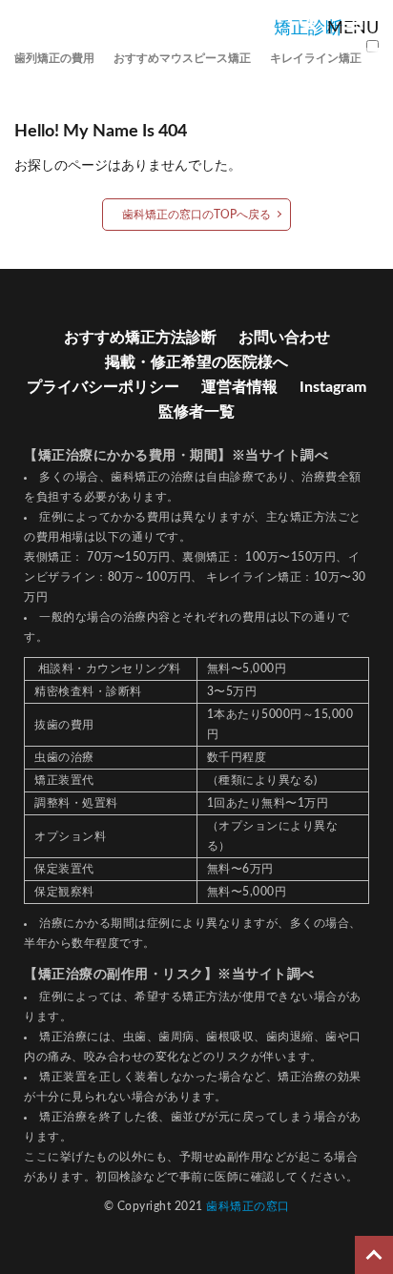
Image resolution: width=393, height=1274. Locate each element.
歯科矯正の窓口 (248, 1206)
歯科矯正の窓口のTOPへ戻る (196, 214)
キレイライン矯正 (316, 58)
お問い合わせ (284, 337)
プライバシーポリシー (103, 387)
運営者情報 (239, 387)
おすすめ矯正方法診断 (140, 337)
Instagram (333, 387)
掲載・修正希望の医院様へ (196, 362)
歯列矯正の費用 (54, 58)
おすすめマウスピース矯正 (182, 58)
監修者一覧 (196, 412)
